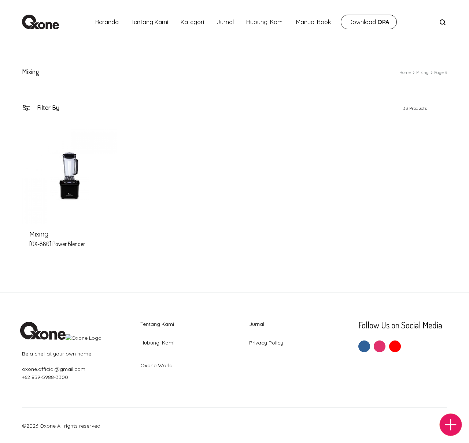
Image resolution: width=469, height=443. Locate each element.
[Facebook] (364, 346)
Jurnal (225, 22)
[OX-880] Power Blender (57, 243)
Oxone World (156, 365)
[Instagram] (379, 346)
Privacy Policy (266, 342)
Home (405, 72)
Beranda (107, 22)
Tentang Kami (149, 22)
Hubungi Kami (265, 22)
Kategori (192, 22)
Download (368, 22)
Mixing (422, 72)
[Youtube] (395, 346)
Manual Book (313, 22)
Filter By (47, 107)
